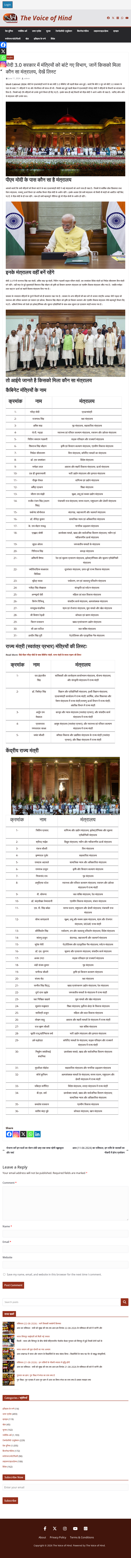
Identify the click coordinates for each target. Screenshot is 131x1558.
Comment (10, 1182)
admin (27, 78)
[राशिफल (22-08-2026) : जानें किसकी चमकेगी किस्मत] (9, 1328)
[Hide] (1, 70)
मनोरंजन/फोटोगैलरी (12, 38)
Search (124, 1302)
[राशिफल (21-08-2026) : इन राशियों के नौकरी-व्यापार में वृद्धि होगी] (9, 1367)
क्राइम (116, 30)
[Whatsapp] (30, 1134)
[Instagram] (16, 1134)
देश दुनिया (9, 30)
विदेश (53, 38)
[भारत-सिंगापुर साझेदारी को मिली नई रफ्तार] (9, 1341)
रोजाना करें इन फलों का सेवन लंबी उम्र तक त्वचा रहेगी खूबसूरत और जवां (35, 1150)
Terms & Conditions (82, 1537)
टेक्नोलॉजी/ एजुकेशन (64, 30)
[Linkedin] (37, 1134)
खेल (27, 38)
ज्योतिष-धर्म (22, 30)
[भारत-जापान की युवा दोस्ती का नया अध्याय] (9, 1354)
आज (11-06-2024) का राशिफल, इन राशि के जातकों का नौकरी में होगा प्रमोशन (99, 1150)
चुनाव (48, 30)
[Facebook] (9, 1134)
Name (7, 1226)
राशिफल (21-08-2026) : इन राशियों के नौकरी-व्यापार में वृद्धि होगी (43, 1362)
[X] (23, 1134)
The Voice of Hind (46, 17)
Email (7, 1242)
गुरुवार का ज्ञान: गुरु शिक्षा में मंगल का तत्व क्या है (36, 1375)
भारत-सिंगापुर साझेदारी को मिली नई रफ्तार (33, 1336)
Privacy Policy (58, 1537)
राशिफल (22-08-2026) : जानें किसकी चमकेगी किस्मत (39, 1323)
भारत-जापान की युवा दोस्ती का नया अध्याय (33, 1349)
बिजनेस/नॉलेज (83, 30)
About (42, 1537)
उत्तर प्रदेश (36, 30)
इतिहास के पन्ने (40, 38)
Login (7, 4)
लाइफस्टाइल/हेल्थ (101, 30)
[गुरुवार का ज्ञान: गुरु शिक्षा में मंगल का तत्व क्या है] (9, 1380)
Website (7, 1257)
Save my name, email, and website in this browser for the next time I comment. (54, 1274)
